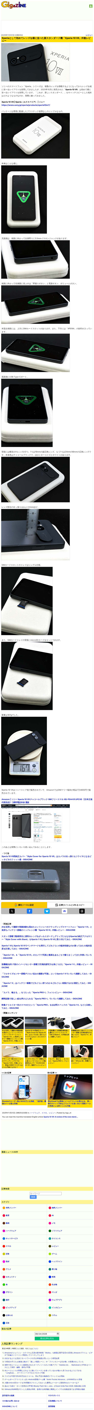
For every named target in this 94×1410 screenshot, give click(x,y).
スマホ (44, 1113)
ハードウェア (34, 1113)
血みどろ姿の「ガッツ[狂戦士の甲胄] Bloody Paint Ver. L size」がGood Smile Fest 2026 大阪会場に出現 (45, 1386)
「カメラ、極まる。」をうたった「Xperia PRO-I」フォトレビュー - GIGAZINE (37, 992)
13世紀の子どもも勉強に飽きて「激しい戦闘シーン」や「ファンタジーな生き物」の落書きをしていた (44, 1362)
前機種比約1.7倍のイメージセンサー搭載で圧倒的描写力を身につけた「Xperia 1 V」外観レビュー (82, 1034)
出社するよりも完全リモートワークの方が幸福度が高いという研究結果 (32, 1358)
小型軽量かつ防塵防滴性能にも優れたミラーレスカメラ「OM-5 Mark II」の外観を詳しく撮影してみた (58, 1034)
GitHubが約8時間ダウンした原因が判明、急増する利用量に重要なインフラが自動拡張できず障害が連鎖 (45, 1389)
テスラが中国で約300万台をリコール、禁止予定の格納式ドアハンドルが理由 (34, 1376)
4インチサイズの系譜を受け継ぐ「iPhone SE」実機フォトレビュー (81, 1061)
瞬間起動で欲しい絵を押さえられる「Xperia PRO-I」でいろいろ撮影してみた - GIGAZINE (42, 998)
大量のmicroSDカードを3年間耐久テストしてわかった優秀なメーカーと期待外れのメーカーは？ (42, 1383)
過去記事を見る (47, 1338)
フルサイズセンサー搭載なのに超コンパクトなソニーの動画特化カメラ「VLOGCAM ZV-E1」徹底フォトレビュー (35, 1062)
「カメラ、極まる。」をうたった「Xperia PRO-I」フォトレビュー (58, 1061)
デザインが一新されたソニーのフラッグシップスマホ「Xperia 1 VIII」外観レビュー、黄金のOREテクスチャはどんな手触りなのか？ (12, 1063)
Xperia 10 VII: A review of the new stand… (60, 1117)
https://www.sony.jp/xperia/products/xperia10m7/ (26, 105)
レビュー (89, 35)
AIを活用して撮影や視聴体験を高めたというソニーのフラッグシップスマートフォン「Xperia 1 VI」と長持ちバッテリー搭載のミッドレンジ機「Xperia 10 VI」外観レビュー (12, 1037)
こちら (35, 1348)
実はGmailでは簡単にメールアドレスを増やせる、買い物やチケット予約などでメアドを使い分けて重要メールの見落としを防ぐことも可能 (69, 1103)
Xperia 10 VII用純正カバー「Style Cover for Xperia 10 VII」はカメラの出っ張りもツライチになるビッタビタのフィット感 (35, 1035)
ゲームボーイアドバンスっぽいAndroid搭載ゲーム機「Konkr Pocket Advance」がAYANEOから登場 (43, 1379)
